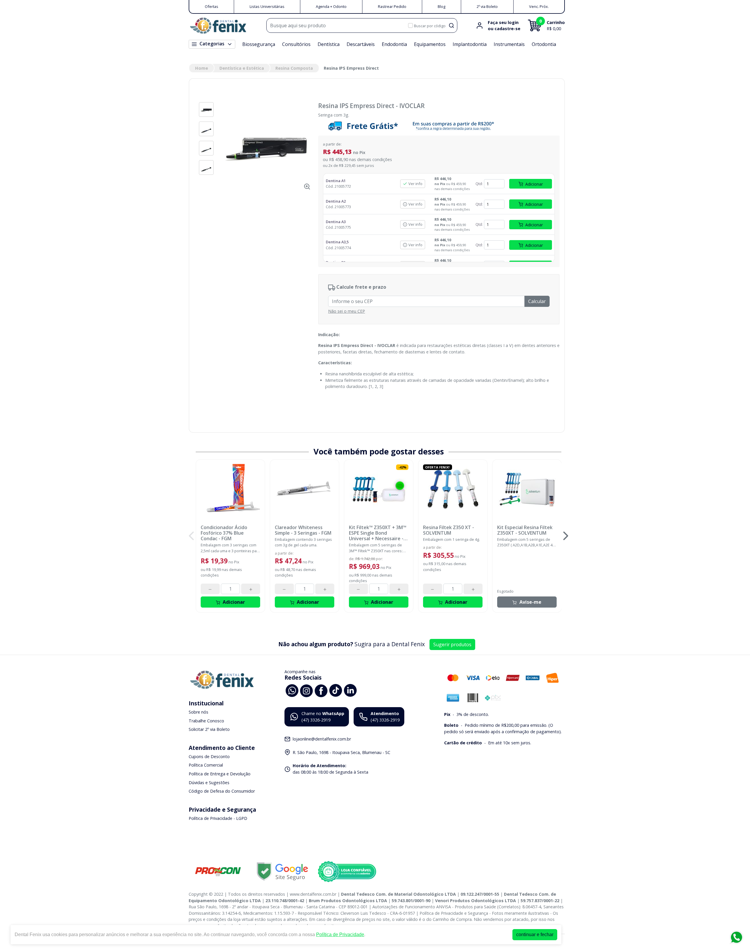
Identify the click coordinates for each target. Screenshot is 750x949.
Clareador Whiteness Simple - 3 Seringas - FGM (303, 530)
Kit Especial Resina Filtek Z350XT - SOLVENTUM (525, 530)
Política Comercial (206, 765)
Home (201, 68)
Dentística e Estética (241, 68)
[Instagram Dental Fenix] (306, 690)
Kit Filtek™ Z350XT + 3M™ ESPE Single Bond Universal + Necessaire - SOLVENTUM (377, 533)
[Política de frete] (439, 126)
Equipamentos (430, 44)
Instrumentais (509, 44)
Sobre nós (198, 712)
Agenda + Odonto (331, 6)
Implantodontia (470, 44)
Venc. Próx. (539, 6)
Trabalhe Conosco (206, 721)
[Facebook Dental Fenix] (321, 690)
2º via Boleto (487, 6)
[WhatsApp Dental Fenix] (291, 690)
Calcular (537, 301)
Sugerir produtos (452, 644)
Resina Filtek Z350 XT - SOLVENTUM (448, 530)
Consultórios (296, 44)
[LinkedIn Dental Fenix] (350, 690)
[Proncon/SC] (218, 871)
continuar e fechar (534, 934)
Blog (441, 6)
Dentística (329, 44)
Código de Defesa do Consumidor (222, 791)
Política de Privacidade (340, 934)
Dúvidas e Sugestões (209, 782)
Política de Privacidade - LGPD (218, 818)
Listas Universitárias (267, 6)
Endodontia (394, 44)
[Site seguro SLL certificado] (282, 871)
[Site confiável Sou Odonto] (347, 872)
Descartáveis (361, 44)
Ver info (415, 183)
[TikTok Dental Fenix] (335, 690)
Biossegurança (258, 44)
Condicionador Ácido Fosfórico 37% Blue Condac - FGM (224, 533)
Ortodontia (544, 44)
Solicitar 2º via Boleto (209, 729)
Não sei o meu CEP (346, 311)
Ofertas (211, 6)
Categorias (212, 43)
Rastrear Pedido (392, 6)
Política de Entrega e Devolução (219, 774)
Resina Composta (294, 68)
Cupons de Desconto (209, 756)
